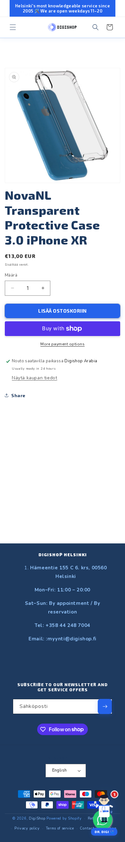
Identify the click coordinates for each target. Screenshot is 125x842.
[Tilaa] (105, 706)
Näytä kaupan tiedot (34, 378)
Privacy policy (27, 828)
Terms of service (60, 828)
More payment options (62, 344)
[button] (13, 27)
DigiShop (37, 818)
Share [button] (18, 395)
